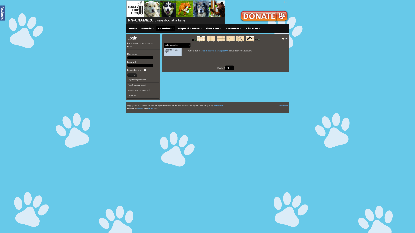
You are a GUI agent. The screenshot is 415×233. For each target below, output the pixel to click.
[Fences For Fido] (176, 12)
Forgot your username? (137, 85)
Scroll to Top (283, 106)
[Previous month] (192, 40)
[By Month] (211, 40)
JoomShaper (218, 106)
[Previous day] (195, 40)
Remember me (134, 70)
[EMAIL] (286, 39)
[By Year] (201, 40)
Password (131, 62)
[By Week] (221, 40)
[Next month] (258, 40)
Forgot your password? (137, 80)
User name (132, 54)
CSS (159, 109)
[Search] (240, 40)
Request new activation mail (139, 90)
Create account (134, 96)
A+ (284, 2)
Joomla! (139, 109)
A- (289, 2)
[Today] (230, 40)
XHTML (151, 109)
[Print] (283, 39)
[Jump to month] (250, 40)
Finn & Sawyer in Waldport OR (215, 51)
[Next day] (256, 40)
